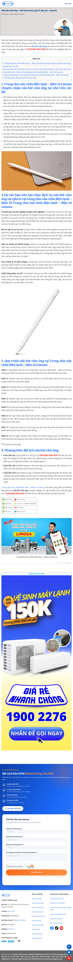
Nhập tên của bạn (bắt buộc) (14, 828)
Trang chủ (4, 14)
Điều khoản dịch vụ (56, 899)
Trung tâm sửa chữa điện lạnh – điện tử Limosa (22, 487)
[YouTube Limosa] (61, 928)
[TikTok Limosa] (56, 928)
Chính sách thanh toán (58, 914)
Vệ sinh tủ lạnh (37, 934)
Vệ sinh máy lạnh (38, 903)
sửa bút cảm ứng (38, 46)
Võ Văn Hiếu (21, 920)
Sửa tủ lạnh (36, 929)
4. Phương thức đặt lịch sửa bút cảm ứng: (19, 78)
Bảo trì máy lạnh (37, 912)
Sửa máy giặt (36, 921)
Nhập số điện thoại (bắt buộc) (14, 836)
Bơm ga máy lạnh (38, 907)
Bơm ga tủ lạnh (37, 938)
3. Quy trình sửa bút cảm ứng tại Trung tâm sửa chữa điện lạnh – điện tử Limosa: (35, 75)
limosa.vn (11, 929)
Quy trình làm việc (56, 923)
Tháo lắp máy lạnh (38, 916)
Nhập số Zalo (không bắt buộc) (14, 844)
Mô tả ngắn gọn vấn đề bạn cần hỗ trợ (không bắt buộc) (21, 852)
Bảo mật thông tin (56, 919)
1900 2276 (11, 911)
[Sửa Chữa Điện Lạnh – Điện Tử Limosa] (17, 3)
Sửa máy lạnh (36, 899)
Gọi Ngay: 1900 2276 (14, 808)
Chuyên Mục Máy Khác (17, 14)
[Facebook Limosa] (52, 928)
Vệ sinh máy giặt (37, 925)
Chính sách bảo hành (57, 903)
